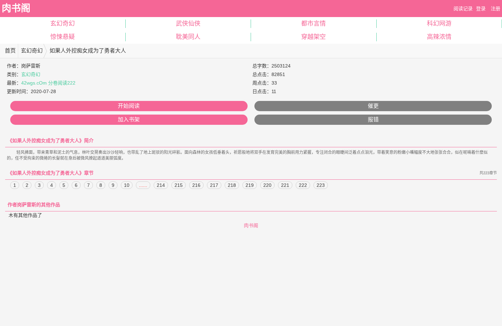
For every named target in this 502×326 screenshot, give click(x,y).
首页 (10, 51)
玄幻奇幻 (62, 23)
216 (196, 185)
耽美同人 (188, 36)
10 (126, 185)
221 (285, 185)
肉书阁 (16, 8)
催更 (373, 106)
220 (267, 185)
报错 (373, 119)
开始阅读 (129, 106)
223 (321, 185)
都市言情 (313, 23)
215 (179, 185)
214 (161, 185)
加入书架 (129, 119)
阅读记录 (463, 8)
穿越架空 (313, 36)
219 (250, 185)
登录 (481, 8)
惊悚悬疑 (62, 36)
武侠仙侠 (188, 23)
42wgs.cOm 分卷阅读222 (48, 83)
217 (214, 185)
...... (143, 185)
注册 (495, 8)
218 (232, 185)
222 (303, 185)
